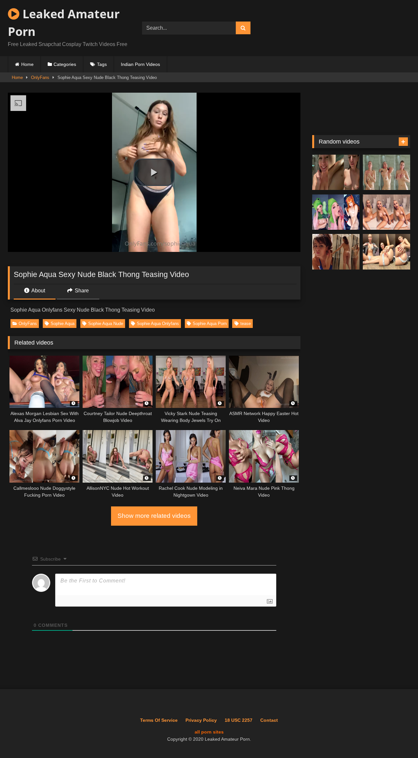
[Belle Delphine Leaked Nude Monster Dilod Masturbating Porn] (336, 212)
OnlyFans (40, 77)
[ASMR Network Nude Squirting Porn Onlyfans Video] (386, 212)
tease (245, 323)
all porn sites (209, 732)
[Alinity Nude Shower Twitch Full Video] (386, 172)
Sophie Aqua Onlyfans (158, 323)
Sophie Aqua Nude (105, 323)
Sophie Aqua (62, 323)
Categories (65, 64)
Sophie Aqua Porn (210, 323)
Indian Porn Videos (140, 64)
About (37, 290)
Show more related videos (154, 515)
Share (81, 290)
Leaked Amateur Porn (64, 22)
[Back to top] (398, 738)
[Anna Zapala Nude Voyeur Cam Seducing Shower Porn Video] (336, 252)
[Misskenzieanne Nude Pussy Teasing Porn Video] (386, 252)
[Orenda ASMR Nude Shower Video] (336, 172)
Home (27, 64)
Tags (102, 64)
